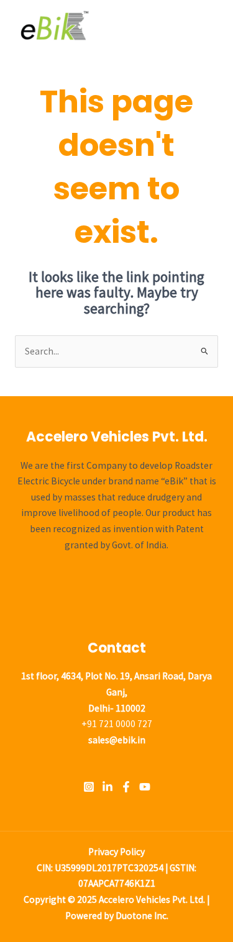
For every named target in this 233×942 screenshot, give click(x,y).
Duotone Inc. (142, 916)
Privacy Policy (116, 852)
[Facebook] (126, 786)
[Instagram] (88, 786)
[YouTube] (144, 786)
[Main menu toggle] (207, 25)
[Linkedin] (107, 786)
